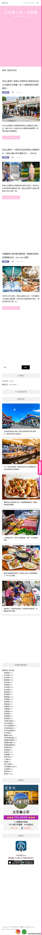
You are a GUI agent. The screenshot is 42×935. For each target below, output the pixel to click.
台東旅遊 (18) (8, 711)
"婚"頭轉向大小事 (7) (10, 766)
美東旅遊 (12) (8, 718)
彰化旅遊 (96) (8, 689)
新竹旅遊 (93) (8, 682)
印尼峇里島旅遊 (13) (10, 738)
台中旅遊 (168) (8, 687)
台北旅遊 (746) (8, 675)
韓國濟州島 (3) (8, 735)
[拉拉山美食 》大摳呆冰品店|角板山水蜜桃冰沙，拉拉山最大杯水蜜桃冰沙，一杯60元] (21, 171)
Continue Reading (11, 137)
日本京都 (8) (8, 733)
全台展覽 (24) (8, 769)
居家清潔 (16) (8, 771)
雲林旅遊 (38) (8, 694)
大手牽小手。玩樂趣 (21, 13)
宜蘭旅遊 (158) (8, 706)
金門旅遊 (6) (8, 714)
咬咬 (13, 92)
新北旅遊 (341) (8, 677)
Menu (6, 3)
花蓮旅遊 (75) (8, 709)
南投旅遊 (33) (8, 692)
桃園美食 (5, 92)
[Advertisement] (21, 39)
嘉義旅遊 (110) (8, 697)
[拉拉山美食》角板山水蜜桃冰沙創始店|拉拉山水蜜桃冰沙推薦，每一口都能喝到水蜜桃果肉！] (21, 109)
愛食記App (22, 855)
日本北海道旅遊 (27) (10, 726)
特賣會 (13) (7, 762)
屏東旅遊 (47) (8, 704)
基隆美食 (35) (8, 673)
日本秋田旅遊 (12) (9, 728)
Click (40, 467)
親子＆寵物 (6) (8, 764)
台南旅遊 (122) (8, 699)
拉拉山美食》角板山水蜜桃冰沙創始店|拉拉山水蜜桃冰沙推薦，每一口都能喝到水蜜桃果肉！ (20, 85)
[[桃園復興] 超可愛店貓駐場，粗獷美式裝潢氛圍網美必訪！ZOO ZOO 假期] (21, 279)
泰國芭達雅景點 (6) (10, 745)
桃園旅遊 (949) (8, 680)
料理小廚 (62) (8, 757)
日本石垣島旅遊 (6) (10, 730)
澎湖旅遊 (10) (8, 716)
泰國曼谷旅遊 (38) (9, 742)
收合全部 (11, 670)
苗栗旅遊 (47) (8, 685)
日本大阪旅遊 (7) (9, 723)
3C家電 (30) (7, 759)
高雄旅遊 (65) (8, 701)
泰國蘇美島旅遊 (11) (10, 740)
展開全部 (5, 670)
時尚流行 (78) (8, 752)
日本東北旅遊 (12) (9, 721)
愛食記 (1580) (8, 774)
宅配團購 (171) (8, 754)
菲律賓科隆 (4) (8, 747)
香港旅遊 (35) (8, 750)
